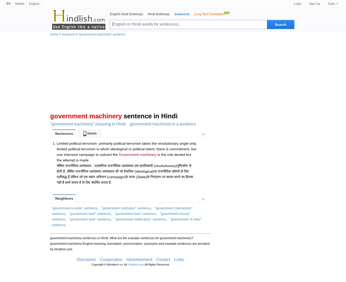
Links (179, 259)
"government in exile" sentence (74, 208)
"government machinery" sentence (101, 34)
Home (54, 34)
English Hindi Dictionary (126, 14)
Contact (163, 259)
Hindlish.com (136, 264)
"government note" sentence (90, 219)
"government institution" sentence (126, 208)
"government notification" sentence (140, 219)
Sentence (68, 34)
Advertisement (139, 259)
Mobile (20, 4)
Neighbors (64, 198)
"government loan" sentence (135, 214)
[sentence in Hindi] (78, 20)
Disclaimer (86, 259)
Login (297, 4)
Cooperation (111, 259)
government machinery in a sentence (163, 124)
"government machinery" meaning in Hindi (88, 124)
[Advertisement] (173, 74)
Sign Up (314, 4)
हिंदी (8, 4)
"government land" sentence (89, 214)
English (34, 4)
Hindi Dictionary (159, 14)
